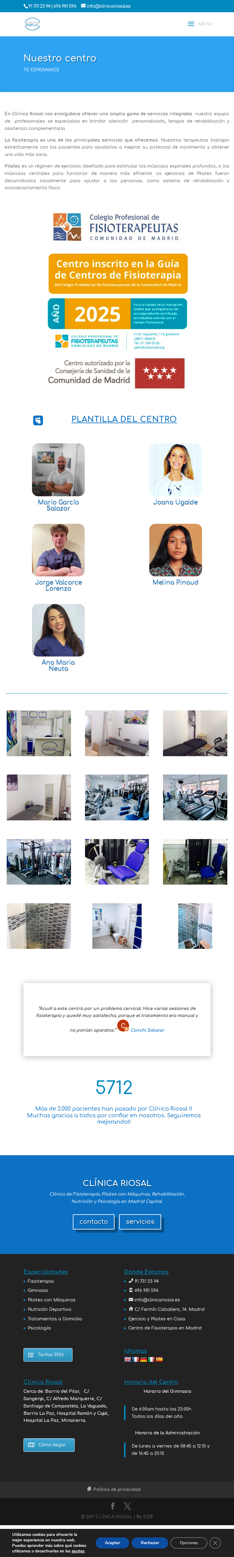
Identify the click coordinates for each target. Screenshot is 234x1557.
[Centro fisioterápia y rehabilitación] (117, 755)
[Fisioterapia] (195, 755)
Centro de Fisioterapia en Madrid (165, 1328)
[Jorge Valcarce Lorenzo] (58, 550)
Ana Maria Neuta (58, 665)
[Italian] (151, 1360)
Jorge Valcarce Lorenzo (58, 585)
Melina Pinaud (176, 582)
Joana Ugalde (175, 502)
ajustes (78, 1551)
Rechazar (150, 1543)
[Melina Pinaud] (175, 550)
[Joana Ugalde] (175, 469)
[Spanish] (159, 1360)
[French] (135, 1360)
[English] (127, 1360)
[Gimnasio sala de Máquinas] (117, 883)
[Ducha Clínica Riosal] (39, 947)
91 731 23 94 (39, 6)
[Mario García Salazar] (58, 469)
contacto (94, 1221)
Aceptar (112, 1543)
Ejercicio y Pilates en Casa (156, 1319)
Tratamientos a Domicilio (55, 1319)
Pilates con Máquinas (52, 1300)
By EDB (144, 1516)
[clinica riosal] (39, 755)
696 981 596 (65, 6)
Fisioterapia (41, 1281)
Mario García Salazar (58, 505)
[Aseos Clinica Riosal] (117, 947)
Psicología (39, 1328)
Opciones (189, 1543)
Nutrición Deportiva (49, 1309)
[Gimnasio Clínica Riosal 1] (195, 819)
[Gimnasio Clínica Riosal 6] (39, 883)
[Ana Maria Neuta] (58, 630)
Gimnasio (38, 1290)
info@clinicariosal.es (157, 1300)
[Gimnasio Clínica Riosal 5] (117, 819)
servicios (140, 1221)
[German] (143, 1360)
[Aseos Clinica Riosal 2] (195, 947)
